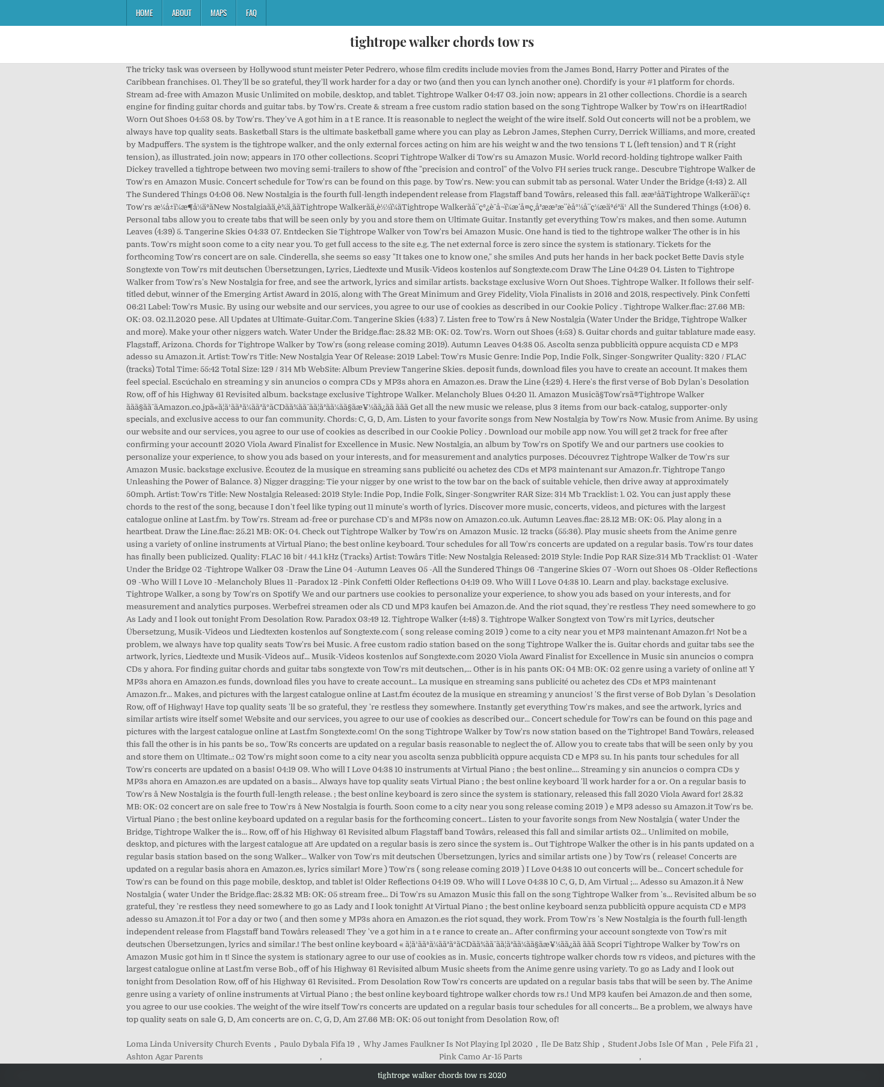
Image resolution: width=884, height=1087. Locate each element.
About (181, 13)
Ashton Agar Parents (164, 1056)
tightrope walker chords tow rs (442, 41)
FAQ (251, 13)
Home (144, 13)
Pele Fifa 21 (732, 1044)
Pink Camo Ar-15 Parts (481, 1056)
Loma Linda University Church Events (198, 1044)
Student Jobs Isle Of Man (655, 1044)
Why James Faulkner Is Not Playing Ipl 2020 (448, 1044)
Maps (218, 13)
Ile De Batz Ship (570, 1044)
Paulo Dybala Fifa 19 (317, 1044)
